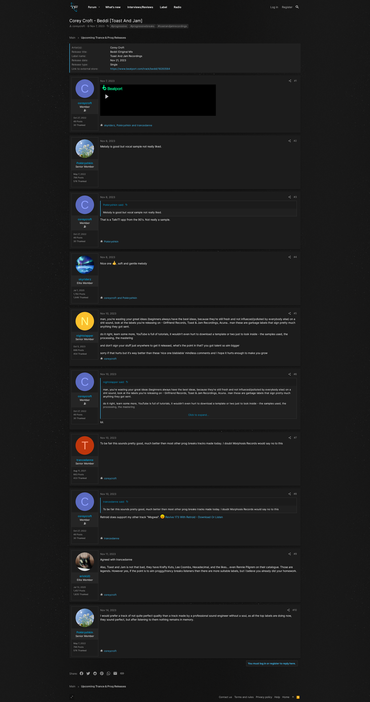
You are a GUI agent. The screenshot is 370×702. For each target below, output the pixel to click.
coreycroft (78, 26)
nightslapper (84, 335)
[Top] (293, 697)
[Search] (297, 7)
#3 (295, 196)
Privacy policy (264, 697)
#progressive (119, 26)
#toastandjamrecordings (172, 26)
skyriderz (85, 279)
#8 (295, 493)
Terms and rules (244, 697)
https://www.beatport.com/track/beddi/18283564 (140, 68)
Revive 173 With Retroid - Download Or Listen (194, 517)
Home (285, 697)
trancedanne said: (114, 501)
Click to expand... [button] (198, 414)
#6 (295, 374)
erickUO (85, 576)
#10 (295, 609)
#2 (295, 140)
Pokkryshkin (85, 163)
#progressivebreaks (142, 26)
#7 (295, 437)
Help (277, 697)
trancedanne (85, 460)
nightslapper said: (113, 382)
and (120, 297)
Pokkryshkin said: (113, 204)
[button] (99, 7)
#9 (295, 553)
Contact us (225, 697)
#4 (295, 256)
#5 (295, 313)
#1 (295, 80)
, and (128, 125)
